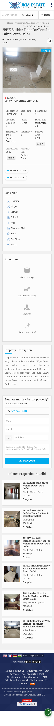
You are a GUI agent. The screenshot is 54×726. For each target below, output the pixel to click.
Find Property (34, 671)
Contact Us (42, 680)
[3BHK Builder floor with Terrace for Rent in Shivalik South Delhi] (12, 629)
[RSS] (32, 683)
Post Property (29, 674)
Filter (47, 15)
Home (10, 23)
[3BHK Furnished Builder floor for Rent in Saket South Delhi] (12, 574)
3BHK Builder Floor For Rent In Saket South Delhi (35, 485)
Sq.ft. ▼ (40, 144)
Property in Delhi (22, 23)
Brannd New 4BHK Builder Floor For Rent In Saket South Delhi (36, 513)
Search (29, 15)
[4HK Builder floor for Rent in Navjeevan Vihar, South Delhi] (12, 602)
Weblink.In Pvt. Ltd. (36, 695)
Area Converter (32, 677)
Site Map (23, 683)
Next (47, 70)
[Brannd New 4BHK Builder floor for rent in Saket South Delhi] (12, 519)
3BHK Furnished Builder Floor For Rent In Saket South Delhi (36, 568)
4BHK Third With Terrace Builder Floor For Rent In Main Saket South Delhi (36, 542)
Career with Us (25, 680)
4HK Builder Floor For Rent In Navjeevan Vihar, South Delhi (36, 596)
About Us (19, 671)
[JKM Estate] (27, 5)
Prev (6, 70)
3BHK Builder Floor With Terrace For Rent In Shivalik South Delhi (36, 624)
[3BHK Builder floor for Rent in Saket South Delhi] (27, 87)
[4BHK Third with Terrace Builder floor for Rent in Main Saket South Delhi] (12, 548)
